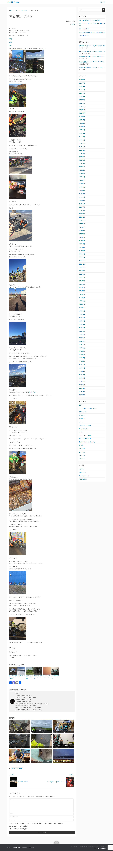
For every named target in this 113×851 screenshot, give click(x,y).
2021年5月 (82, 284)
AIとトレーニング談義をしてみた (46, 676)
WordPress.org (83, 479)
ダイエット (82, 415)
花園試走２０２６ (84, 35)
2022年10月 (82, 227)
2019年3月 (82, 371)
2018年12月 (82, 381)
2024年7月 (82, 156)
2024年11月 (82, 146)
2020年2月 (82, 334)
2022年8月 (82, 234)
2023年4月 (82, 207)
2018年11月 (82, 384)
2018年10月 (82, 388)
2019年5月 (82, 364)
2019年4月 (82, 368)
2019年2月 (82, 374)
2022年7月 (82, 237)
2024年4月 (82, 166)
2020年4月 (82, 327)
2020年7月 (82, 317)
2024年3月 (82, 170)
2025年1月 (82, 140)
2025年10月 (82, 113)
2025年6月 (82, 123)
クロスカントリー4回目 (21, 676)
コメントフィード (84, 475)
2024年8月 (82, 153)
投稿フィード (82, 472)
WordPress (17, 847)
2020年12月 (82, 301)
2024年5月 (82, 163)
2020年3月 (82, 331)
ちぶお (73, 24)
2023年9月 (82, 190)
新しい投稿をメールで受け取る (19, 829)
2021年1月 (82, 297)
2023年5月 (82, 203)
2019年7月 (82, 358)
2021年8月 (82, 274)
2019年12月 (82, 341)
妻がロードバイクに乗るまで (87, 442)
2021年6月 (82, 281)
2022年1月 (82, 257)
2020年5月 (82, 324)
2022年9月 (82, 230)
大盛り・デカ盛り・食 (85, 438)
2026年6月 (82, 86)
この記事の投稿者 (15, 690)
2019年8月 (82, 354)
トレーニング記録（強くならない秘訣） (90, 20)
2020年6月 (82, 321)
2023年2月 (82, 213)
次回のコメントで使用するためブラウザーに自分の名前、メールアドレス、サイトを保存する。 (37, 823)
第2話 (10, 42)
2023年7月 (82, 197)
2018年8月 (82, 394)
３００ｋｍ (82, 452)
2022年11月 (82, 224)
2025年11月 (82, 110)
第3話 (10, 45)
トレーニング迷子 (84, 29)
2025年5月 (82, 126)
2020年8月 (82, 314)
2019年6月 (82, 361)
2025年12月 (82, 106)
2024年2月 (82, 173)
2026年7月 (82, 83)
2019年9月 (82, 351)
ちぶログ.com (102, 848)
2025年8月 (82, 116)
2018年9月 (82, 391)
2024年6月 (82, 160)
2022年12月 (82, 220)
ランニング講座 (83, 428)
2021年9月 (82, 270)
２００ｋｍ (82, 448)
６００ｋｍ (82, 458)
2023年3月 (82, 210)
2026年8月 (82, 79)
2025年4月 (82, 130)
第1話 (10, 39)
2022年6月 (82, 240)
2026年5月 (82, 89)
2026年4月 (82, 93)
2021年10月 (82, 267)
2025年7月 (82, 120)
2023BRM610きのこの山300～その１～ (55, 677)
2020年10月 (82, 307)
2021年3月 (82, 291)
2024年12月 (82, 143)
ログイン (81, 469)
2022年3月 (82, 250)
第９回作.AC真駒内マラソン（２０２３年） (91, 67)
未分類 (81, 445)
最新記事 (23, 690)
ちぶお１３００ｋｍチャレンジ (87, 408)
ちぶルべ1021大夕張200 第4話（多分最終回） (13, 677)
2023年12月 (82, 180)
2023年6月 (82, 200)
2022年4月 (82, 247)
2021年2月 (82, 294)
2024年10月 (82, 150)
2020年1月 (82, 337)
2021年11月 (82, 264)
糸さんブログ (32, 392)
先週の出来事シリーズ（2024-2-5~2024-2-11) (91, 56)
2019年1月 (82, 378)
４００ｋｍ (82, 455)
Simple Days (30, 847)
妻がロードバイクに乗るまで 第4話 (38, 677)
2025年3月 (82, 133)
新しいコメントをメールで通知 (19, 826)
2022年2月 (82, 254)
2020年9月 (82, 311)
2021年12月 (82, 260)
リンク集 (102, 2)
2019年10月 (82, 348)
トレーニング (82, 418)
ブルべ (81, 422)
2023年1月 (82, 217)
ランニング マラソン (85, 425)
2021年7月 (82, 277)
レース (81, 432)
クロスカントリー (84, 411)
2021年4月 (82, 287)
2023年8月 (82, 193)
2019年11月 (82, 344)
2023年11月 (82, 183)
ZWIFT (81, 405)
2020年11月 (82, 304)
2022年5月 (82, 244)
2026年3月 (82, 96)
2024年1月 (82, 177)
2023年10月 (82, 187)
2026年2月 (82, 100)
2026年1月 (82, 103)
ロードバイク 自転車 (17, 768)
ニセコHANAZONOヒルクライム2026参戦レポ (92, 32)
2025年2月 (82, 136)
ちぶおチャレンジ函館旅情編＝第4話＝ (29, 677)
